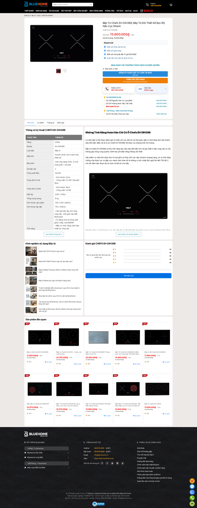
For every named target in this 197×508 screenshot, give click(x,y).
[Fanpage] (102, 463)
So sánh (49, 362)
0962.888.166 (161, 114)
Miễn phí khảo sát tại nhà (116, 47)
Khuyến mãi (108, 43)
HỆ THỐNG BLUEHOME (35, 442)
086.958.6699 (161, 100)
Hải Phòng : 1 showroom (37, 463)
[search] (91, 4)
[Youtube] (112, 463)
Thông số (50, 123)
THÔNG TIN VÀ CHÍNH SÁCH (150, 442)
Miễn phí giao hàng (114, 51)
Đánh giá (60, 123)
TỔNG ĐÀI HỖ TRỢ (93, 442)
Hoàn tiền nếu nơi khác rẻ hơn (148, 481)
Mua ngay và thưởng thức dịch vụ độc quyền (135, 65)
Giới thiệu (140, 448)
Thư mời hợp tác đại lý (145, 455)
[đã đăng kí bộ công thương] (98, 506)
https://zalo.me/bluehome (104, 458)
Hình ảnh (30, 123)
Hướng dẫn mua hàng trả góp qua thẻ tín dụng (154, 478)
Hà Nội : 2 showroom (36, 448)
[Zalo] (192, 492)
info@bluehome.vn (101, 455)
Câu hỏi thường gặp (144, 451)
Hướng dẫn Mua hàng (145, 461)
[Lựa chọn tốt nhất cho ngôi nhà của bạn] (36, 4)
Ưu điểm (40, 123)
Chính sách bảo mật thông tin (148, 465)
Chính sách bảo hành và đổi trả (148, 474)
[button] (94, 23)
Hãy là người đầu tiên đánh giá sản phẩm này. (98, 256)
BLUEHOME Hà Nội (113, 97)
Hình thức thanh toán (145, 471)
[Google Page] (107, 463)
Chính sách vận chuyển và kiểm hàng (151, 468)
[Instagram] (117, 463)
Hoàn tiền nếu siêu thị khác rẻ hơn (120, 58)
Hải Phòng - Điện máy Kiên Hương (119, 111)
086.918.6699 (161, 103)
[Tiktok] (122, 463)
